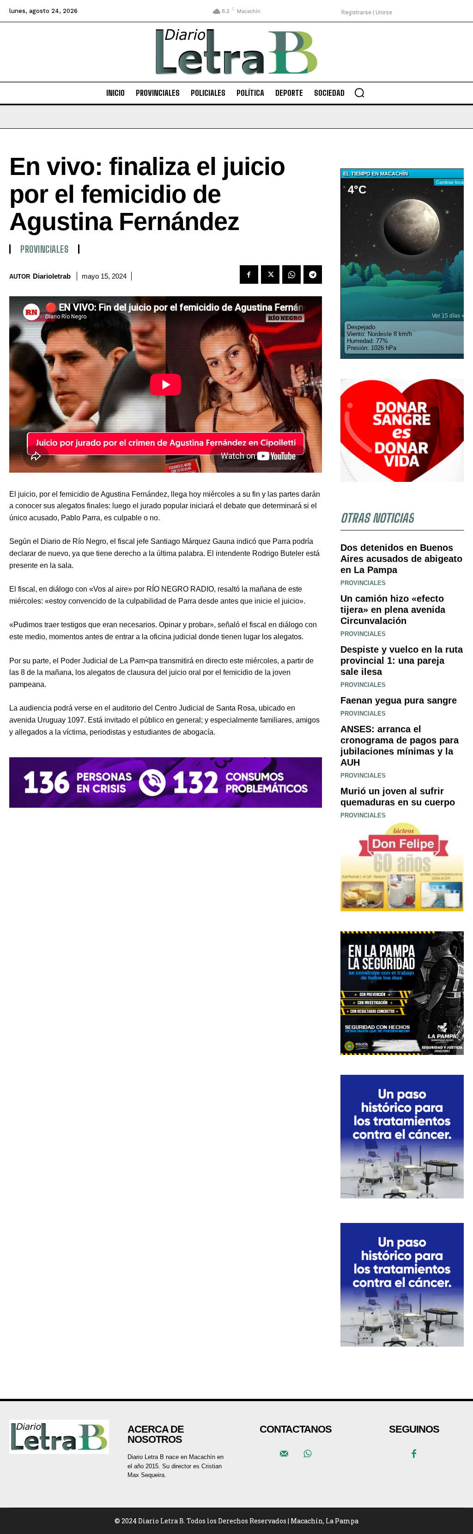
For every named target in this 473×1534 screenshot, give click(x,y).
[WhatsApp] (291, 274)
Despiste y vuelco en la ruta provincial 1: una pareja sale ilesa (401, 660)
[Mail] (284, 1454)
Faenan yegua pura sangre (398, 700)
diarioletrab (52, 276)
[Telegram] (312, 274)
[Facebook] (249, 274)
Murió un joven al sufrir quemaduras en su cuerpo (397, 796)
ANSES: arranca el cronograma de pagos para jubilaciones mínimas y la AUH (399, 745)
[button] (359, 92)
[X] (270, 274)
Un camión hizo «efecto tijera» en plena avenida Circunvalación (392, 609)
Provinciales (44, 249)
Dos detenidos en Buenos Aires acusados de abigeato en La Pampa (401, 559)
